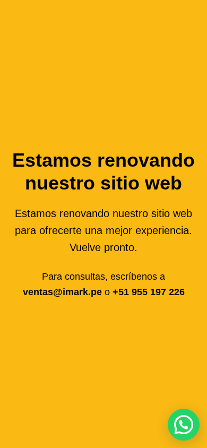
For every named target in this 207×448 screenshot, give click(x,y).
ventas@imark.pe (64, 292)
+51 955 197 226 (149, 292)
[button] (184, 425)
